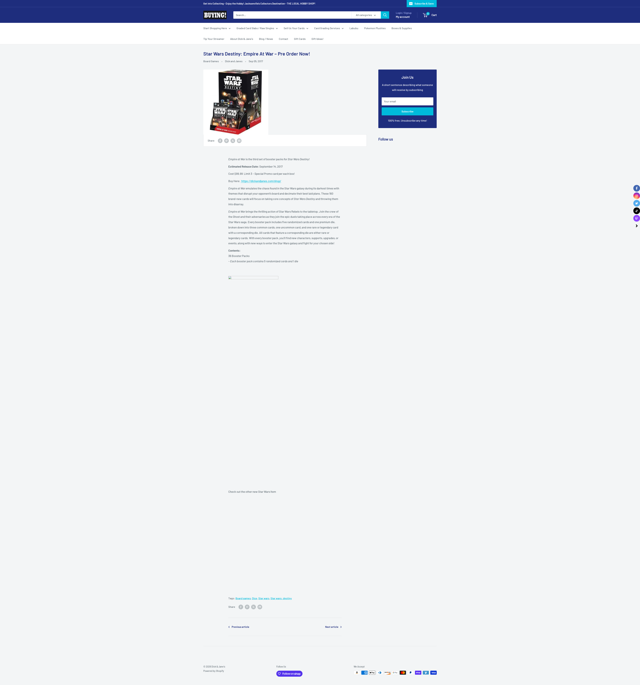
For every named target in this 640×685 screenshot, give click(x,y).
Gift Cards (300, 38)
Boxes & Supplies (402, 28)
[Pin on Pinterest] (226, 140)
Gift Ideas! (318, 38)
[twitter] (636, 203)
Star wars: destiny (281, 598)
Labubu (354, 28)
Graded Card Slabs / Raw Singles (255, 28)
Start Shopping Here (215, 28)
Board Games (211, 61)
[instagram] (636, 195)
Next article (331, 626)
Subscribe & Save (424, 3)
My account (403, 16)
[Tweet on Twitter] (232, 140)
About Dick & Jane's (241, 38)
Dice (254, 598)
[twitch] (636, 218)
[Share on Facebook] (220, 140)
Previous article (240, 626)
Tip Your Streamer (213, 38)
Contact (283, 38)
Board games (243, 598)
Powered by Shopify (213, 670)
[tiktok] (636, 210)
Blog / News (266, 38)
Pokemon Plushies (375, 28)
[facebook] (636, 188)
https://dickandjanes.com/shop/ (261, 181)
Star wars (263, 598)
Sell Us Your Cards (294, 28)
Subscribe (408, 111)
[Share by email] (239, 140)
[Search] (385, 15)
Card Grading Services (327, 28)
